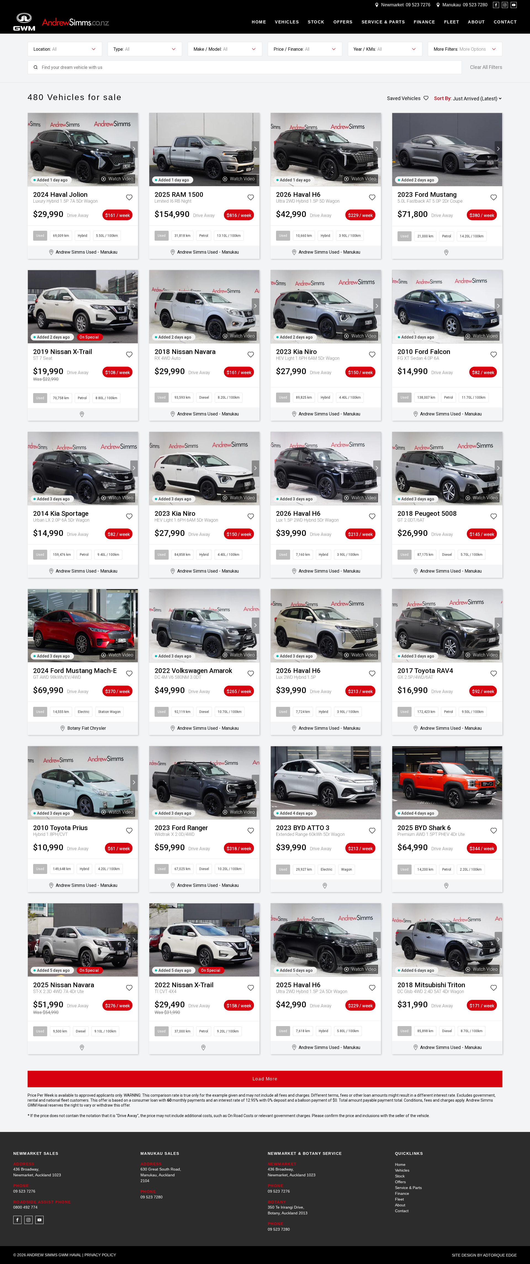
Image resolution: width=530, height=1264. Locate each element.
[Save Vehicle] (129, 198)
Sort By (442, 98)
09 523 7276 (418, 4)
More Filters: (446, 49)
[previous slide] (31, 149)
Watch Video (120, 178)
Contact (505, 22)
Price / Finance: (289, 49)
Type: (118, 49)
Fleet (451, 22)
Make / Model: (208, 49)
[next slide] (134, 149)
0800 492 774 (25, 1207)
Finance (424, 22)
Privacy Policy (100, 1255)
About (476, 22)
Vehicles (287, 22)
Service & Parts (383, 22)
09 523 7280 (475, 4)
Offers (343, 22)
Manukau (451, 4)
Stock (316, 22)
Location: (42, 49)
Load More (265, 1079)
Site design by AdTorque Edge (484, 1255)
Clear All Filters (486, 67)
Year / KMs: (365, 49)
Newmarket (392, 4)
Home (259, 22)
